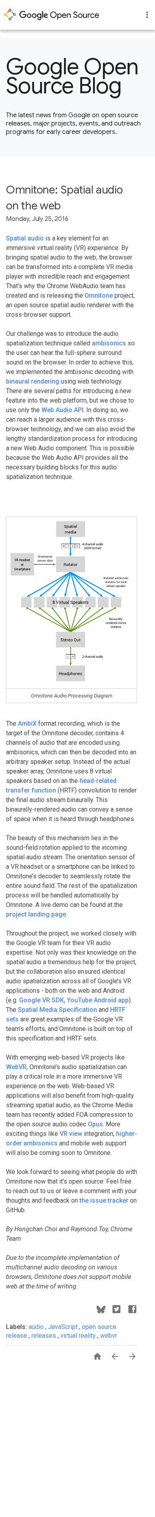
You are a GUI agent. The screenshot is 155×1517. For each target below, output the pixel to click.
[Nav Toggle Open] (147, 15)
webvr (108, 1335)
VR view (71, 1133)
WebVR (16, 1067)
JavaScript (63, 1327)
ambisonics (109, 343)
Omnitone (99, 295)
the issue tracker (103, 1200)
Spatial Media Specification (57, 1009)
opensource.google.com (51, 14)
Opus (95, 1124)
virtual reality (78, 1335)
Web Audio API (62, 410)
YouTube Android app (98, 1000)
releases (44, 1335)
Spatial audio (25, 238)
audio (37, 1327)
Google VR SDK (41, 1000)
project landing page (36, 914)
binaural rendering (32, 381)
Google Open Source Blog (72, 76)
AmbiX (27, 723)
